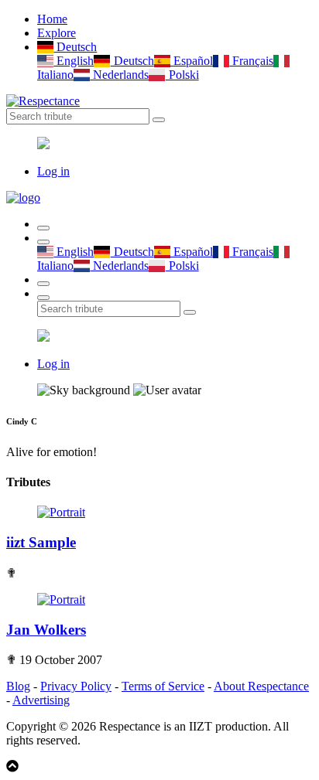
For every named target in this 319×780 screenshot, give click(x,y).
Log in (53, 171)
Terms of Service (163, 686)
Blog (18, 686)
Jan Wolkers (46, 630)
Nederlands (119, 74)
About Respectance (261, 686)
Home (52, 19)
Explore (56, 32)
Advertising (41, 700)
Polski (182, 74)
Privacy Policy (75, 686)
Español (191, 60)
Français (251, 60)
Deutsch (75, 46)
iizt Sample (41, 542)
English (73, 60)
